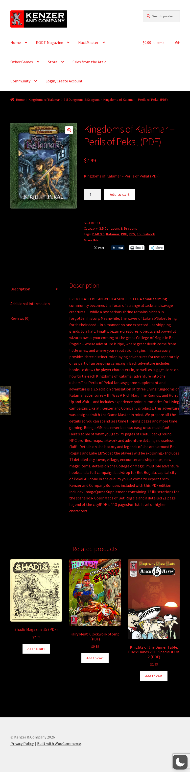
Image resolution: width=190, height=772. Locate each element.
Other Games (21, 61)
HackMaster (88, 42)
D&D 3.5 (98, 234)
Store (52, 61)
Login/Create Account (64, 80)
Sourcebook (146, 234)
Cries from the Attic (89, 61)
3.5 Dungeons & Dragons (82, 99)
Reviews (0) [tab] (19, 318)
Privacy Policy (22, 743)
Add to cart (120, 194)
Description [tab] (20, 288)
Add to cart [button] (36, 648)
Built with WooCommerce (59, 743)
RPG (132, 234)
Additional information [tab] (30, 303)
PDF (124, 234)
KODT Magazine (49, 42)
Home (15, 42)
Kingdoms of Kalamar (44, 99)
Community (20, 80)
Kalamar (112, 234)
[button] (69, 130)
